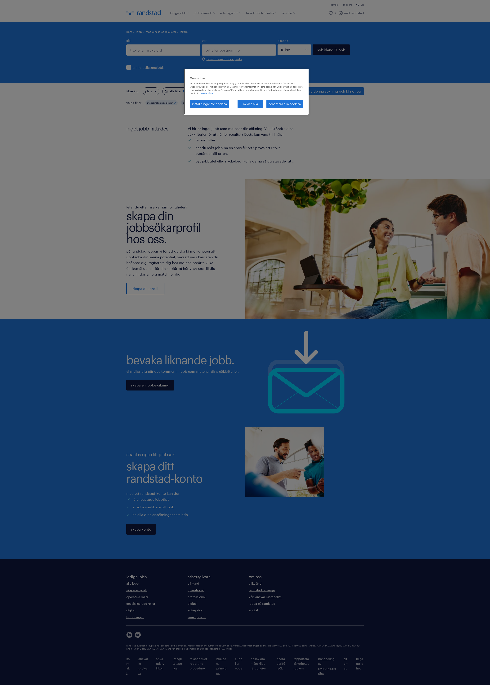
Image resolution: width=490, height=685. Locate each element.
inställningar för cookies (209, 104)
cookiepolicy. (206, 93)
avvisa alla (250, 104)
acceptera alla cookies (285, 104)
